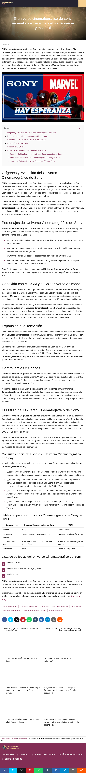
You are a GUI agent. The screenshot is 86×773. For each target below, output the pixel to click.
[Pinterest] (23, 619)
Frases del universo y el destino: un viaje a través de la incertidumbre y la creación (64, 629)
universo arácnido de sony (11, 610)
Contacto (25, 754)
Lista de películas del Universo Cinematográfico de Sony (32, 161)
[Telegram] (47, 619)
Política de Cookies (45, 754)
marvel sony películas (10, 606)
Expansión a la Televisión (17, 143)
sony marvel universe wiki (28, 606)
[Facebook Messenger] (10, 619)
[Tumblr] (35, 619)
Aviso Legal (9, 754)
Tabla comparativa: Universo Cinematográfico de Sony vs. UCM (35, 158)
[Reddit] (60, 619)
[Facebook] (4, 619)
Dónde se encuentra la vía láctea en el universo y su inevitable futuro (22, 629)
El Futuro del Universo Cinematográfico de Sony (26, 150)
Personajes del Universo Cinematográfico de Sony (27, 136)
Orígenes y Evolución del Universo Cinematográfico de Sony (31, 133)
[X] (16, 619)
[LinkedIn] (41, 619)
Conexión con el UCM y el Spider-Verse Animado (27, 140)
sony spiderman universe (60, 606)
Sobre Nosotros (13, 759)
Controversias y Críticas (16, 147)
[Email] (53, 619)
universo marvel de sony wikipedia (34, 610)
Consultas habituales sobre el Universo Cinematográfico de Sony (36, 154)
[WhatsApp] (29, 619)
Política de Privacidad (71, 754)
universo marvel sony (55, 610)
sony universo (76, 606)
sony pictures (44, 606)
